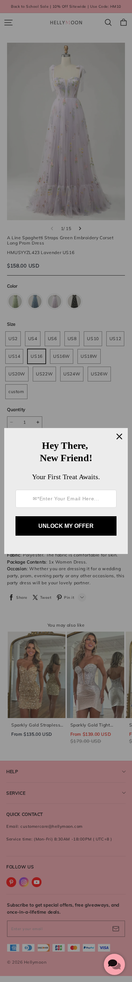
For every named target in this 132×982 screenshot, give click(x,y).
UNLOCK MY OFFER (66, 526)
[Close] (119, 436)
